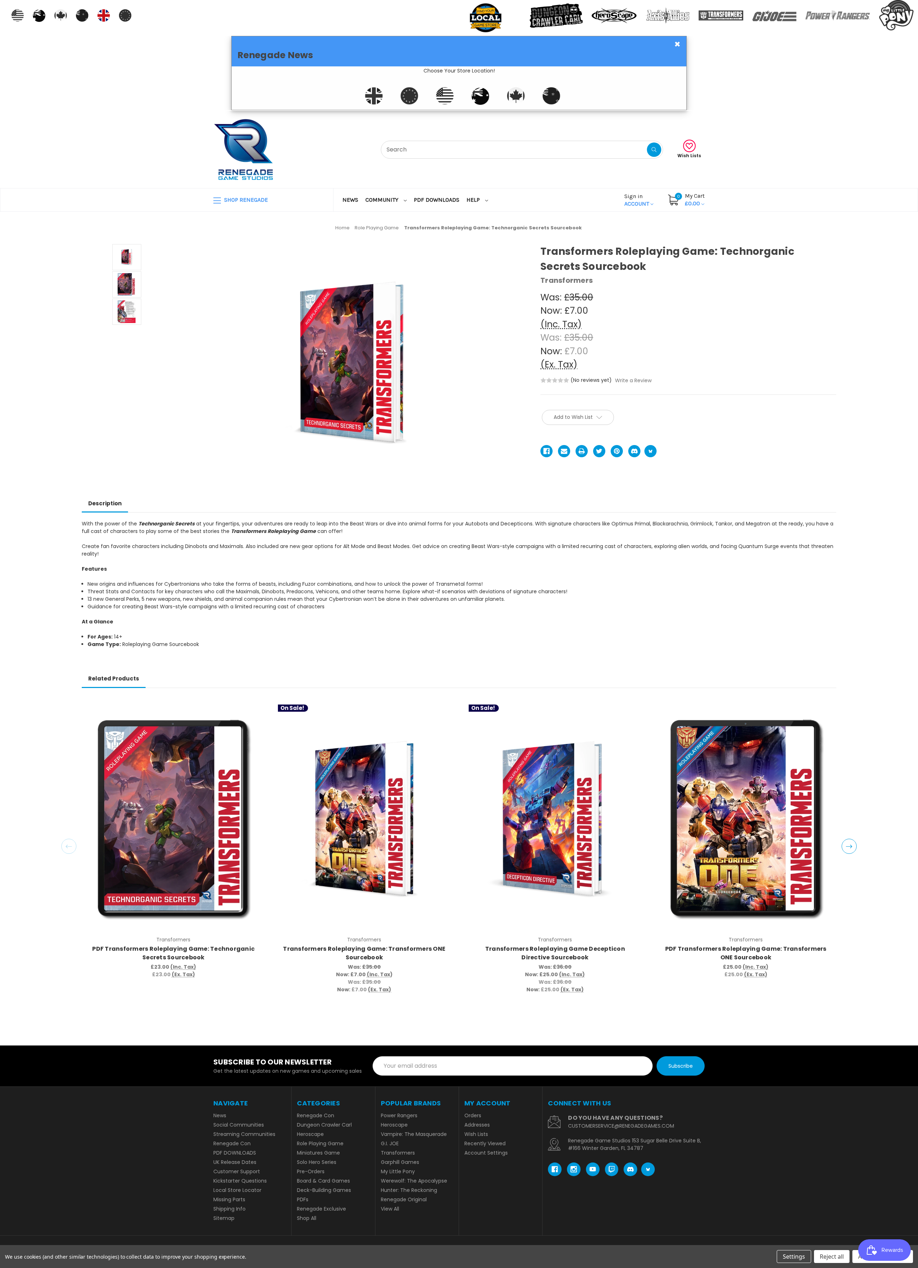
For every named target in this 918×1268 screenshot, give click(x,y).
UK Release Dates (234, 1162)
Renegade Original (404, 1199)
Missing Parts (229, 1199)
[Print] (582, 451)
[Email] (564, 451)
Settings (794, 1256)
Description (105, 503)
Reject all (832, 1256)
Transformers (398, 1152)
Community (382, 199)
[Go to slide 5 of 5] (68, 846)
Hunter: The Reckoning (409, 1190)
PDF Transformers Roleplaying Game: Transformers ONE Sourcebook (746, 953)
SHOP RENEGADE (245, 199)
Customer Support (236, 1171)
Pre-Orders (311, 1171)
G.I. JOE (390, 1143)
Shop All (306, 1218)
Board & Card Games (323, 1180)
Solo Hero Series (316, 1162)
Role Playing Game (320, 1143)
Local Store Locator (237, 1190)
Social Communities (238, 1124)
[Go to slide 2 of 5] (849, 846)
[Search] (654, 149)
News (350, 199)
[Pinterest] (617, 451)
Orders (472, 1115)
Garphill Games (400, 1162)
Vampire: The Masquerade (414, 1134)
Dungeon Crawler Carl (324, 1124)
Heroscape (310, 1134)
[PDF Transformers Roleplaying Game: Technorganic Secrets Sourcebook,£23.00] (173, 818)
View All (390, 1208)
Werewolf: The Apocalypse (414, 1180)
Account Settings (486, 1152)
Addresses (477, 1124)
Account (637, 200)
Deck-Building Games (324, 1190)
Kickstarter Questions (240, 1180)
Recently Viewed (485, 1143)
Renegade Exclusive (321, 1208)
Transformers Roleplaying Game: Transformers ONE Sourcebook (364, 953)
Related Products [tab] (113, 678)
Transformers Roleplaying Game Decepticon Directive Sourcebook (555, 953)
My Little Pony (398, 1171)
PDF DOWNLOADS (436, 199)
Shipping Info (229, 1208)
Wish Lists (689, 156)
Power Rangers (399, 1115)
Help (474, 199)
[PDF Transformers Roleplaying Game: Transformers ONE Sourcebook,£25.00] (745, 818)
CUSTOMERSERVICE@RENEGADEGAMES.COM (621, 1125)
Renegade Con (232, 1143)
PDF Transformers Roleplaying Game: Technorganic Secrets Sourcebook (173, 953)
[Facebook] (546, 451)
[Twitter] (599, 451)
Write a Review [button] (633, 380)
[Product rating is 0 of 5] (554, 380)
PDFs (302, 1199)
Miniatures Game (318, 1152)
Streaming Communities (244, 1134)
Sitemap (224, 1218)
